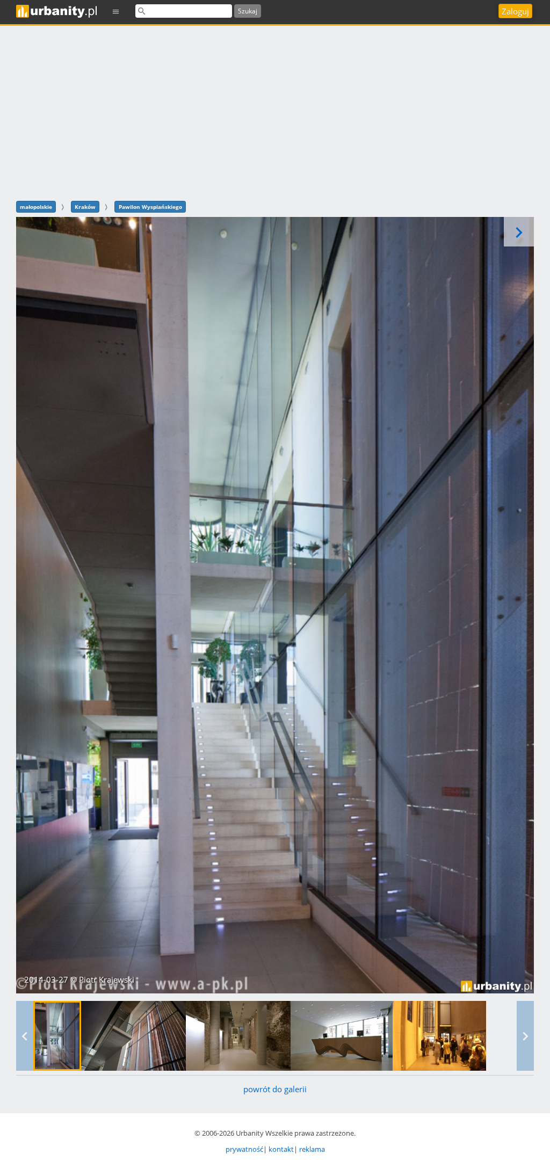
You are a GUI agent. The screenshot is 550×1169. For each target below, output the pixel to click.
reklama (312, 1149)
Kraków (85, 206)
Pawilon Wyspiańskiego (150, 206)
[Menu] (116, 11)
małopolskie (36, 206)
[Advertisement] (275, 112)
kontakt (281, 1149)
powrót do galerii (275, 1089)
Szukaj (247, 11)
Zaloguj (515, 11)
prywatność (244, 1149)
